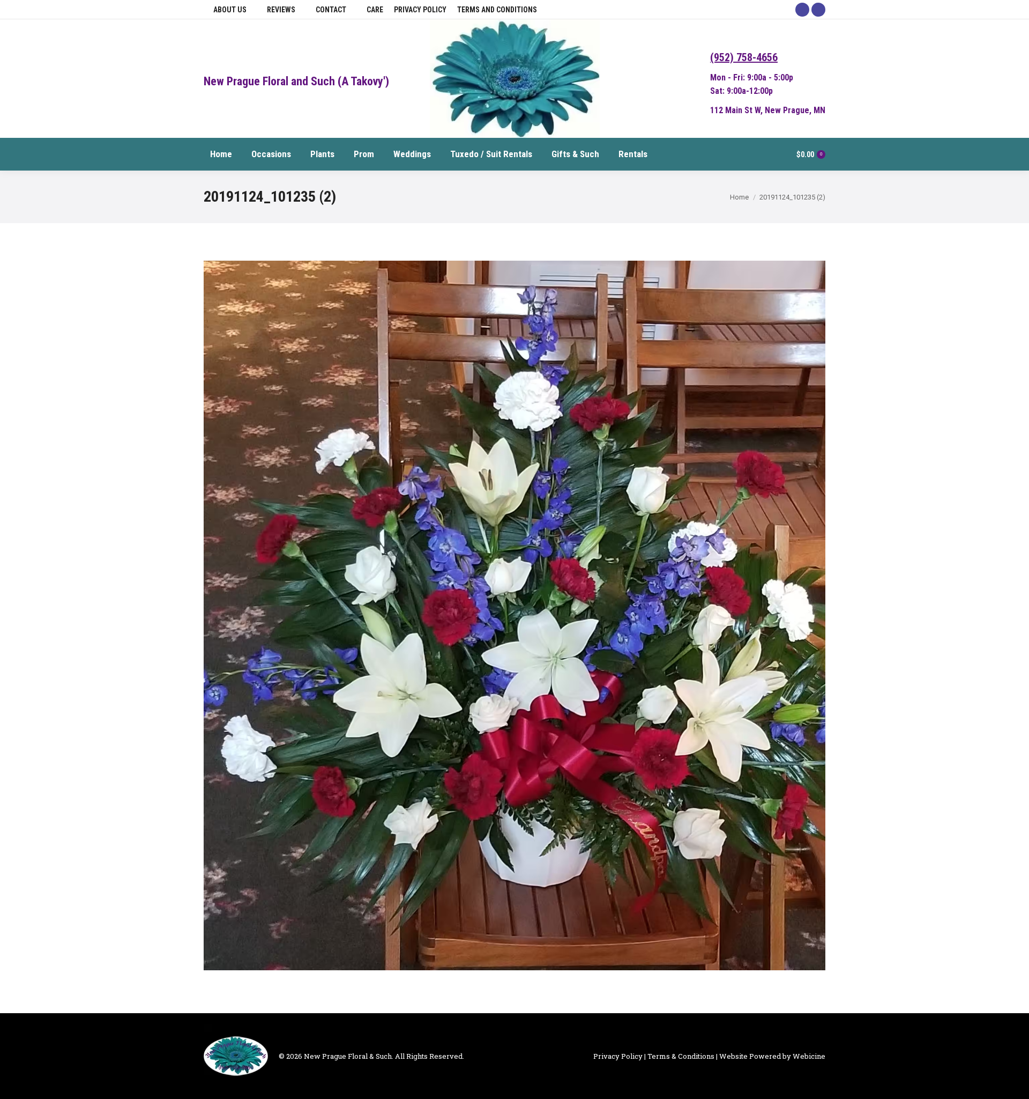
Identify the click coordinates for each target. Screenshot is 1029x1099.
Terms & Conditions (680, 1056)
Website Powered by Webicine (772, 1056)
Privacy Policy (618, 1056)
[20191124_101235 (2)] (514, 615)
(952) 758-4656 (744, 57)
